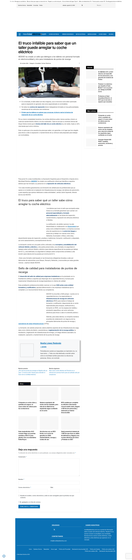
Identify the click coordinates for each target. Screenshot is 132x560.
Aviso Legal (54, 549)
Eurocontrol (72, 226)
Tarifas (40, 5)
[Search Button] (113, 5)
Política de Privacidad (64, 549)
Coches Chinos (102, 34)
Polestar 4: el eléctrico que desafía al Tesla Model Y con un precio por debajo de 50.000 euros (105, 87)
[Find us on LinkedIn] (91, 5)
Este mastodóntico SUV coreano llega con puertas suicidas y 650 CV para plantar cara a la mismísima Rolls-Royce (27, 435)
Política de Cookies (95, 549)
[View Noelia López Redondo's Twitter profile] (37, 350)
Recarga (111, 34)
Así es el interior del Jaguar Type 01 (70, 1)
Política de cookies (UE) (108, 549)
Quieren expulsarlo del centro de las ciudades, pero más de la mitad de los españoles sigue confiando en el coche (49, 406)
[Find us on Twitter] (82, 5)
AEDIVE (34, 181)
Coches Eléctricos (54, 34)
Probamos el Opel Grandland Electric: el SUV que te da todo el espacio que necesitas (105, 99)
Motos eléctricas (80, 34)
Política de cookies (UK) (91, 551)
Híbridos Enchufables (68, 34)
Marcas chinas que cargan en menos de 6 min (37, 1)
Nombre (21, 479)
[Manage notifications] (4, 556)
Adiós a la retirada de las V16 (85, 1)
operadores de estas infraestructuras (31, 324)
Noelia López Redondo (50, 343)
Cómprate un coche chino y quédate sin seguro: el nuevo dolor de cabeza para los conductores (27, 405)
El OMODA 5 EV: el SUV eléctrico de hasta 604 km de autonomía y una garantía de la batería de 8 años (105, 75)
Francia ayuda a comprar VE (98, 1)
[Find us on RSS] (86, 5)
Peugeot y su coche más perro (54, 1)
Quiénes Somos (22, 5)
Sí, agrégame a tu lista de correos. (30, 502)
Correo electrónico (24, 487)
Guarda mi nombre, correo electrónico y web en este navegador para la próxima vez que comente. (47, 496)
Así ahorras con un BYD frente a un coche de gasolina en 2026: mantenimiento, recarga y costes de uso (48, 435)
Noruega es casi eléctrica (20, 1)
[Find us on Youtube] (89, 5)
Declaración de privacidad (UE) (80, 549)
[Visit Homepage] (34, 34)
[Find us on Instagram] (84, 5)
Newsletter (29, 5)
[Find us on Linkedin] (66, 530)
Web (51, 487)
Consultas (35, 5)
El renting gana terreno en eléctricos (114, 1)
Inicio (30, 549)
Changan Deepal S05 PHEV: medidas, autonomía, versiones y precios (105, 142)
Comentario (22, 457)
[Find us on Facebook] (79, 5)
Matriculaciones (92, 34)
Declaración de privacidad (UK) (107, 551)
